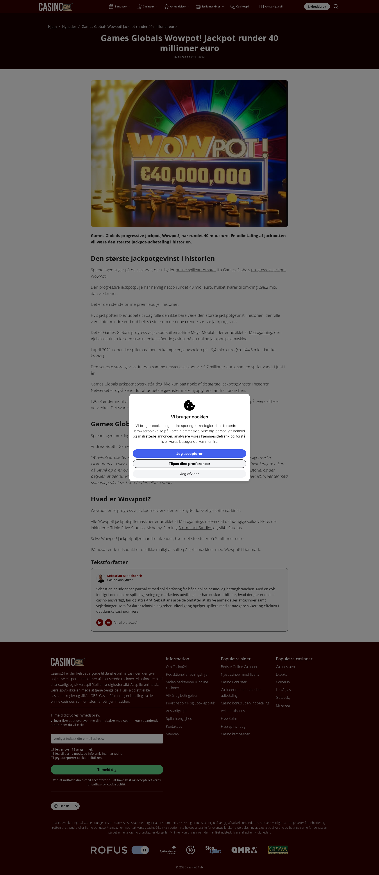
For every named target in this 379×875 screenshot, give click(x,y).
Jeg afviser (189, 474)
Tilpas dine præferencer (189, 463)
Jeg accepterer (189, 453)
